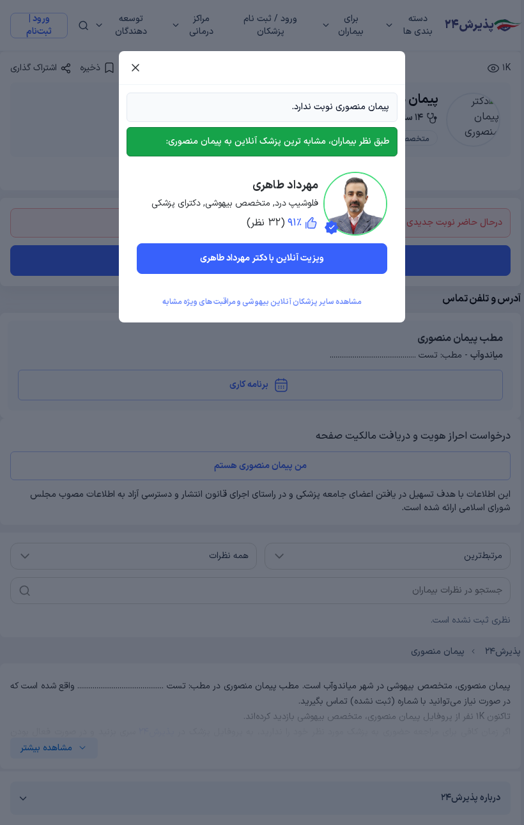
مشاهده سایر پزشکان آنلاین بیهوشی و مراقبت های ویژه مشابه (262, 302)
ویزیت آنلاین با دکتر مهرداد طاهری (262, 258)
